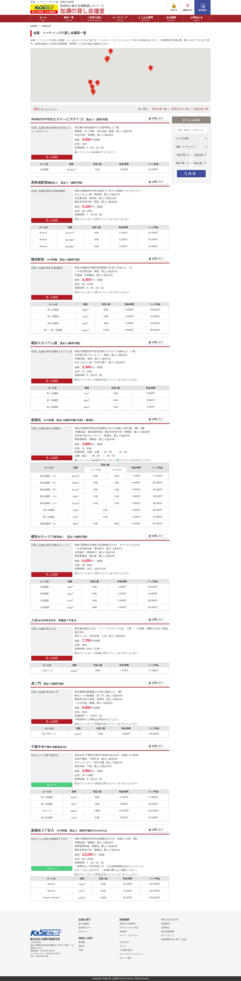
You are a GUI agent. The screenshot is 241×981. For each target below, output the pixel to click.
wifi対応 (123, 931)
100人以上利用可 (128, 923)
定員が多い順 (200, 108)
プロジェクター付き (129, 927)
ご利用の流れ (94, 18)
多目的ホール (85, 927)
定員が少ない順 (180, 108)
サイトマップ (167, 935)
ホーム (43, 18)
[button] (97, 83)
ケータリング (120, 18)
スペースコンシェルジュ (131, 954)
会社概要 (171, 18)
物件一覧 (69, 18)
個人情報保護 (167, 931)
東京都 (82, 942)
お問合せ (165, 927)
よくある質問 (145, 18)
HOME (33, 26)
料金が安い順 (159, 108)
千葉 (81, 950)
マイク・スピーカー (129, 935)
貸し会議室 (84, 923)
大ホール (83, 931)
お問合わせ (197, 18)
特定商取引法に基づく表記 (174, 939)
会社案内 (165, 923)
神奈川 (82, 946)
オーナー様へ (126, 958)
